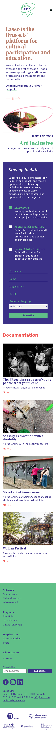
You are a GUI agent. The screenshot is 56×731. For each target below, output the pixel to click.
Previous (8, 98)
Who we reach (10, 602)
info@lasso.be (42, 697)
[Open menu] (51, 10)
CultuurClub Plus (12, 624)
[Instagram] (13, 682)
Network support (12, 598)
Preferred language (20, 301)
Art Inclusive (10, 620)
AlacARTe (8, 616)
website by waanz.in (14, 700)
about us (25, 86)
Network (8, 590)
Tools (6, 642)
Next (17, 98)
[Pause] (12, 98)
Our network (10, 594)
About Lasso (11, 652)
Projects (8, 612)
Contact (8, 658)
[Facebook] (6, 682)
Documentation (12, 638)
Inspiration (10, 634)
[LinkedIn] (20, 682)
